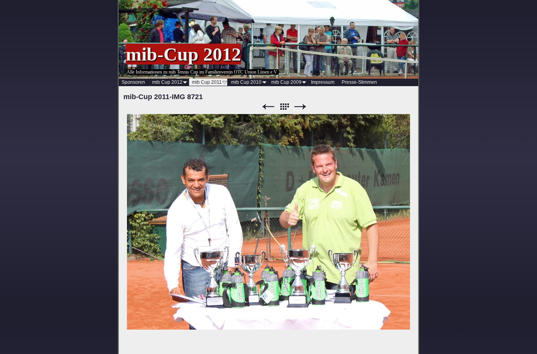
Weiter (300, 107)
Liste (284, 107)
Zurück (268, 107)
